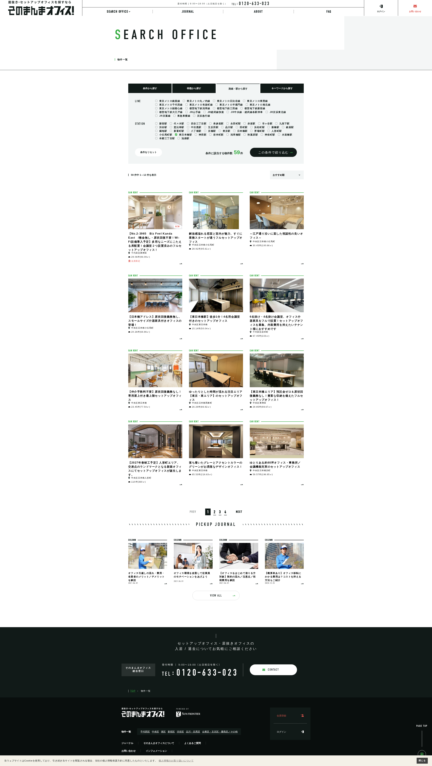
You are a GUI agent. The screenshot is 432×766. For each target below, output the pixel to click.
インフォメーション (156, 750)
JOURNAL (188, 11)
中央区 (155, 731)
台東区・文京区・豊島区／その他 (220, 731)
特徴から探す (194, 88)
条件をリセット (148, 152)
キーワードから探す (282, 88)
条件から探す (150, 88)
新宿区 (171, 731)
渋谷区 (180, 731)
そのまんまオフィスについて (158, 743)
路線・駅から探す (238, 88)
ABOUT (258, 11)
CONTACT (273, 669)
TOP (133, 691)
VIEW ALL (216, 595)
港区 (163, 731)
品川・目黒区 (193, 731)
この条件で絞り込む (273, 152)
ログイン (281, 731)
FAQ (328, 11)
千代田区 (145, 731)
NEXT (239, 512)
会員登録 (281, 715)
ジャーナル (127, 743)
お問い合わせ (129, 750)
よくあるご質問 (192, 743)
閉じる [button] (422, 760)
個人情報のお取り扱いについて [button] (176, 760)
